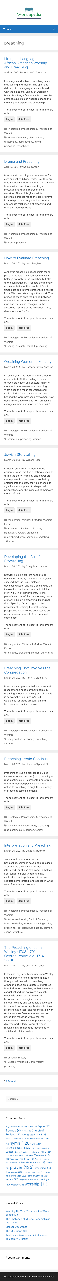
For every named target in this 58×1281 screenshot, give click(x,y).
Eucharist (26, 528)
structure (18, 932)
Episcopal (21, 1138)
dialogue (12, 652)
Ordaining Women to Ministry (28, 361)
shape (7, 932)
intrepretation (31, 923)
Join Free (23, 119)
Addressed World (17, 919)
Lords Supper (42, 1148)
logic (42, 923)
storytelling (42, 537)
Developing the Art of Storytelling (22, 559)
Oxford (29, 1159)
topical (39, 829)
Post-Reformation (33, 1162)
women (37, 439)
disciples (11, 1138)
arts (20, 1127)
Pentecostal (14, 1163)
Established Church (36, 1138)
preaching (9, 146)
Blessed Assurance (16, 1226)
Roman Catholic (37, 1175)
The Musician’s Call (16, 1231)
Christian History (16, 1057)
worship (37, 1184)
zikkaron (9, 541)
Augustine (30, 1126)
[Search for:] (29, 1098)
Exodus (37, 528)
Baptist (44, 1126)
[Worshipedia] (29, 12)
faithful (31, 346)
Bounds (14, 1130)
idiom (38, 141)
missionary (38, 1152)
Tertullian (34, 1180)
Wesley (17, 1184)
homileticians (25, 141)
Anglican (11, 1126)
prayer (22, 1167)
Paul (38, 1159)
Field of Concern (38, 919)
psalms (39, 1172)
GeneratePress (46, 1276)
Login (9, 119)
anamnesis (13, 528)
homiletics (16, 923)
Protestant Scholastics (29, 927)
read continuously (14, 829)
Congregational (34, 1134)
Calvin (27, 1131)
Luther (12, 1151)
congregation (14, 739)
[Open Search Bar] (54, 29)
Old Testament (14, 1159)
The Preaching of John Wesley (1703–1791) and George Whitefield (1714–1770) (25, 953)
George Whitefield (17, 1061)
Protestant (28, 1172)
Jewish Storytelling (20, 454)
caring (10, 346)
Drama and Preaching (22, 161)
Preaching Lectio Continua (26, 759)
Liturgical (14, 1147)
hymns (37, 1144)
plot (49, 923)
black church (36, 137)
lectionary (29, 739)
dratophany (10, 141)
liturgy (29, 1147)
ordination (13, 439)
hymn (20, 1143)
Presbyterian (14, 1172)
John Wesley (36, 1061)
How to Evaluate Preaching (26, 258)
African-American (17, 137)
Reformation (17, 1176)
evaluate (20, 346)
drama (11, 242)
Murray (14, 1156)
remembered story (14, 537)
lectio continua (15, 825)
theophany (23, 146)
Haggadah (10, 532)
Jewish (21, 532)
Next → (14, 1081)
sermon (30, 537)
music (23, 1155)
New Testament (40, 1155)
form (6, 923)
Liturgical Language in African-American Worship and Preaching (25, 63)
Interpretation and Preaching (27, 845)
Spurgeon (24, 1180)
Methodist (25, 1152)
